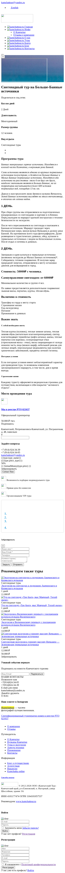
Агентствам (13, 766)
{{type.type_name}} (11, 458)
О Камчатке (19, 32)
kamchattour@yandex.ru (13, 2)
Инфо (27, 29)
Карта (27, 43)
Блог (26, 46)
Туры (27, 40)
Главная (28, 27)
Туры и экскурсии (16, 744)
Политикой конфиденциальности (38, 864)
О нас (27, 37)
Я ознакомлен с (30, 864)
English (14, 7)
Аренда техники (15, 747)
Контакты (29, 48)
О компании (13, 726)
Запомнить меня (13, 828)
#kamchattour (7, 707)
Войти (5, 831)
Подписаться (37, 674)
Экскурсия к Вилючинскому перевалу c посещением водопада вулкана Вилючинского (28, 623)
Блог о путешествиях (18, 763)
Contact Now (8, 472)
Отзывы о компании (23, 35)
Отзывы (11, 729)
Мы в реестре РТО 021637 (15, 409)
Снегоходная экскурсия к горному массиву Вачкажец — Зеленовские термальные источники (30, 643)
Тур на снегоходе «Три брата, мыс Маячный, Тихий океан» (31, 605)
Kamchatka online (16, 771)
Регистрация (28, 834)
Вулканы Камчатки (17, 742)
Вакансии (12, 768)
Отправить (18, 564)
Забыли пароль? (30, 828)
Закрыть (6, 564)
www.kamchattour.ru (26, 801)
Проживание (14, 750)
